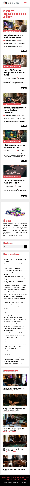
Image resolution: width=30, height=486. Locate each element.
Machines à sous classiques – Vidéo (13, 333)
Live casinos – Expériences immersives (14, 328)
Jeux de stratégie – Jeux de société (13, 317)
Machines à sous (8, 330)
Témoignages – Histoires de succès (13, 363)
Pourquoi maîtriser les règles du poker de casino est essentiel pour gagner (13, 389)
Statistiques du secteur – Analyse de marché (15, 357)
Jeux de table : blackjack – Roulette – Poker (15, 319)
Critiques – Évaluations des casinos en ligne (15, 279)
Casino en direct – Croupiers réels (13, 266)
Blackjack (6, 261)
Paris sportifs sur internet (10, 337)
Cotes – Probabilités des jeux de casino (14, 276)
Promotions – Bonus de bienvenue (13, 348)
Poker (5, 339)
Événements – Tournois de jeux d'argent (14, 287)
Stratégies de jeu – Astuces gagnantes (14, 359)
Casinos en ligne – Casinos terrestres (13, 268)
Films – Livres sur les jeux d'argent (13, 292)
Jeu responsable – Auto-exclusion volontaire (15, 305)
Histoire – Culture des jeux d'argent (13, 296)
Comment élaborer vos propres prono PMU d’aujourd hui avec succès (13, 429)
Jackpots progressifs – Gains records (13, 302)
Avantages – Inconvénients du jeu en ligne (15, 259)
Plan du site (23, 479)
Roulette (6, 351)
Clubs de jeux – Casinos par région (13, 270)
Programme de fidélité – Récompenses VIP (15, 346)
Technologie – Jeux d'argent (11, 361)
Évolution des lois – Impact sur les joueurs (15, 289)
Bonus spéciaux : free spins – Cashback (14, 264)
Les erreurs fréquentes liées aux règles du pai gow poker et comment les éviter (14, 409)
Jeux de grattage (8, 315)
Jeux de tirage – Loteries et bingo (12, 321)
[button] (25, 3)
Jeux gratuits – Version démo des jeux (14, 326)
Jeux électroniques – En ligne (11, 324)
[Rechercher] (25, 246)
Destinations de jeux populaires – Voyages (15, 285)
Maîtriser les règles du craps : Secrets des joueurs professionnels (13, 449)
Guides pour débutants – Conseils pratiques (15, 294)
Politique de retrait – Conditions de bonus (15, 344)
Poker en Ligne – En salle (10, 342)
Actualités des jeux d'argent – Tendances (14, 257)
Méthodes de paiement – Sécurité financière (15, 335)
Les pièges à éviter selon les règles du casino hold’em (14, 470)
